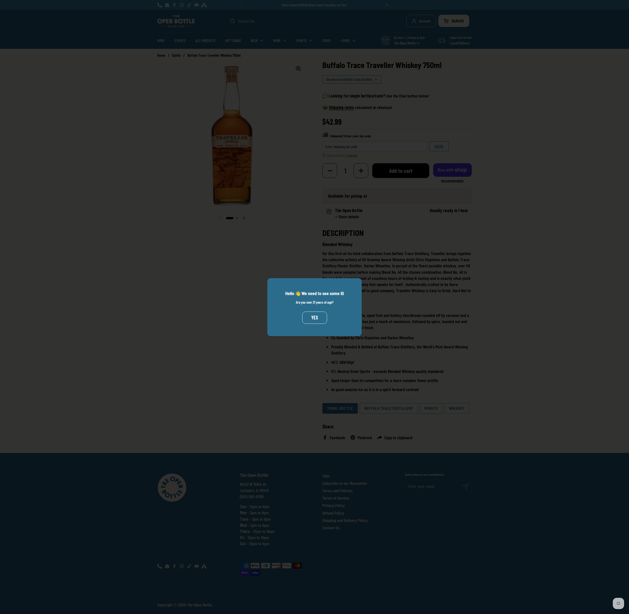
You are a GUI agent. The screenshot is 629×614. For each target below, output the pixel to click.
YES (314, 317)
